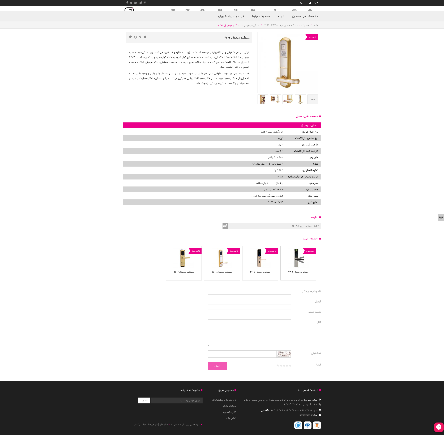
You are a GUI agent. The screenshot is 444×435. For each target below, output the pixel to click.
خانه (316, 25)
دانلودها (281, 16)
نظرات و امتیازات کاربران (231, 16)
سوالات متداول (229, 406)
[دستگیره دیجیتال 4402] (300, 99)
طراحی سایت (151, 424)
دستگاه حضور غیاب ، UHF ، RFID (281, 25)
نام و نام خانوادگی (311, 291)
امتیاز (318, 364)
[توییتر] (131, 3)
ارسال (217, 366)
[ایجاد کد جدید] (284, 354)
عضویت (144, 400)
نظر (319, 322)
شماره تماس (314, 311)
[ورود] (310, 3)
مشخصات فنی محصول (305, 16)
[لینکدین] (136, 3)
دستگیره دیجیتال (252, 25)
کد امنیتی (316, 353)
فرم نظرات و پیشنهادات (224, 400)
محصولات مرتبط (261, 16)
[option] (298, 263)
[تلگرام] (140, 3)
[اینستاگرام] (145, 3)
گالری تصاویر (229, 412)
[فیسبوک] (127, 3)
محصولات (305, 25)
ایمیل (318, 301)
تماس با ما (230, 418)
